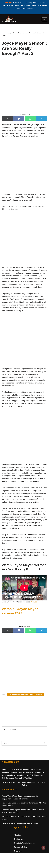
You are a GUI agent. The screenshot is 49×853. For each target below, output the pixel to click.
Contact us (18, 839)
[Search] (44, 743)
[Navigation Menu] (44, 19)
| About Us (25, 782)
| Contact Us (34, 782)
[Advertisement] (24, 87)
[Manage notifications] (43, 848)
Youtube (34, 602)
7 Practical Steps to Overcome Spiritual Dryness (20, 823)
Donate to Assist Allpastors (24, 843)
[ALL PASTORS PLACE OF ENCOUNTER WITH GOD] (9, 19)
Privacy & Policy (20, 847)
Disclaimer (18, 851)
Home (4, 33)
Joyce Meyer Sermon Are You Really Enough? (25, 694)
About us (17, 835)
